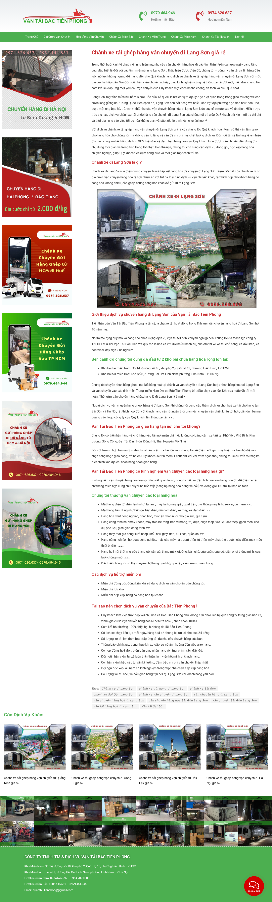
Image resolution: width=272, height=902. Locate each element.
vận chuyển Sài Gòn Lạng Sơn (234, 700)
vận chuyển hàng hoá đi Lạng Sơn (119, 700)
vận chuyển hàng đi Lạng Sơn (216, 694)
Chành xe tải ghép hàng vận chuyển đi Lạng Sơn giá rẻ (158, 52)
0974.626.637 (220, 13)
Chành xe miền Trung (152, 36)
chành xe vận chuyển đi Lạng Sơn (164, 694)
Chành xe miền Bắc (121, 36)
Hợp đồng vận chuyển (90, 36)
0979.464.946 (163, 13)
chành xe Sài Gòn (203, 688)
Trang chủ (31, 36)
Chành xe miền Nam (184, 36)
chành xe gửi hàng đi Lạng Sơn (162, 688)
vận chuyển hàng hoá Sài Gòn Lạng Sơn (178, 700)
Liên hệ (239, 36)
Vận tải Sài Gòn (153, 706)
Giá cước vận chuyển (57, 36)
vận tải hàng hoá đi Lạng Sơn (115, 706)
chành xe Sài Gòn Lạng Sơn (114, 694)
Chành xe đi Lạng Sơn (118, 688)
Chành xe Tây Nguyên (216, 36)
